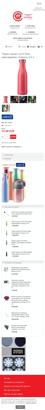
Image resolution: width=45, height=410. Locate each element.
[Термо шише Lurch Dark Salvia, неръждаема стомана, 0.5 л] (6, 233)
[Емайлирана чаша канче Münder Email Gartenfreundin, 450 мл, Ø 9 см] (6, 269)
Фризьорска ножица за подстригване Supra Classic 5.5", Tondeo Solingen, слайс (20, 314)
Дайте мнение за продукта (12, 147)
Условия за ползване (14, 382)
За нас (7, 378)
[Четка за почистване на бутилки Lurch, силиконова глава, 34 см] (6, 214)
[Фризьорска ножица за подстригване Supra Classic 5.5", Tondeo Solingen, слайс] (6, 314)
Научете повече (31, 403)
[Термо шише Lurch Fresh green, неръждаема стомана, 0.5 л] (6, 223)
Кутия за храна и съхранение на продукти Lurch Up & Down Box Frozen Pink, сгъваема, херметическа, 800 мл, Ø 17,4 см (21, 300)
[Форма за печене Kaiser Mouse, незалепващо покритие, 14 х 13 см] (6, 327)
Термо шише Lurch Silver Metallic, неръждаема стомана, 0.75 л (21, 242)
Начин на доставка (13, 394)
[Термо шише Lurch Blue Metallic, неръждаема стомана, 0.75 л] (6, 254)
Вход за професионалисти (38, 9)
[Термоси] (22, 182)
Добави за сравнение (9, 143)
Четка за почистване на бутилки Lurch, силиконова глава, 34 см (21, 213)
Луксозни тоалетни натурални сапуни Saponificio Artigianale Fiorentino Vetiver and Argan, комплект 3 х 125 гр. (21, 284)
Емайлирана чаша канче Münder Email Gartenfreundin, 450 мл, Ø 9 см (20, 269)
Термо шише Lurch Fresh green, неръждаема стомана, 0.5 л (21, 222)
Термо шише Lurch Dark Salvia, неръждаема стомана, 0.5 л (21, 232)
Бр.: (3, 137)
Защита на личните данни (17, 386)
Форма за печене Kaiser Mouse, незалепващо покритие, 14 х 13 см (19, 327)
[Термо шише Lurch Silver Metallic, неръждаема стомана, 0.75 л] (6, 242)
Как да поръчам (12, 390)
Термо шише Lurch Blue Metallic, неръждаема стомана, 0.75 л (21, 253)
